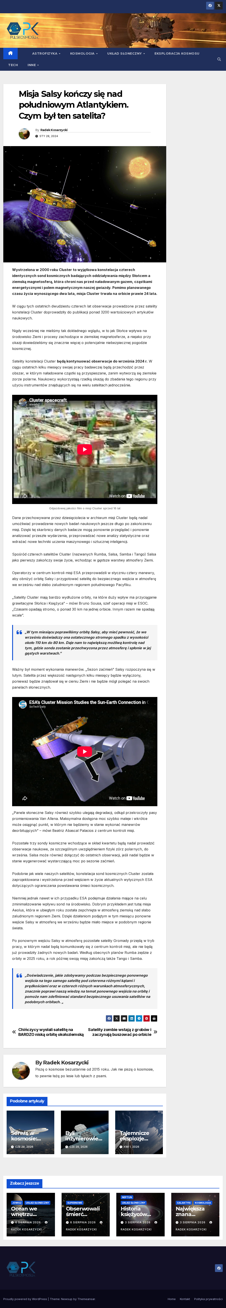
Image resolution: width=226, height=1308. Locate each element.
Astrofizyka (45, 53)
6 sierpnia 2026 (28, 1222)
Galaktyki (184, 1202)
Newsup (66, 1299)
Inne (32, 65)
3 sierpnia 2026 (138, 1222)
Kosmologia (83, 53)
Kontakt (185, 1299)
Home (172, 1299)
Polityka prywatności (208, 1299)
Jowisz (17, 1202)
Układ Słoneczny (125, 53)
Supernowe (74, 1202)
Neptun (127, 1197)
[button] (219, 59)
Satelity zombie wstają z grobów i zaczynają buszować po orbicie (119, 1032)
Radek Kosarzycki (54, 130)
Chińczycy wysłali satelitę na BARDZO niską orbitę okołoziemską (51, 1032)
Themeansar (86, 1299)
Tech (13, 65)
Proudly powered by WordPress (25, 1299)
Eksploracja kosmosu (177, 53)
